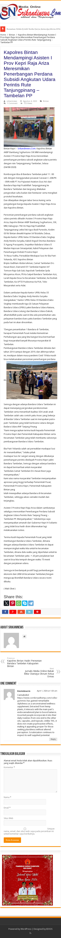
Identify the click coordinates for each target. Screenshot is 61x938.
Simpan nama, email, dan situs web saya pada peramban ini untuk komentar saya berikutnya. (29, 831)
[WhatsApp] (18, 603)
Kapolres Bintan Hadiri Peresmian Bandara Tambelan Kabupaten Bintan (24, 662)
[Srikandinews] (30, 11)
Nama (7, 797)
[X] (6, 603)
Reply (53, 739)
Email (7, 807)
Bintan (12, 34)
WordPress (26, 929)
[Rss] (30, 933)
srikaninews (12, 101)
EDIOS (49, 929)
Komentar (9, 767)
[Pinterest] (12, 603)
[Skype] (24, 603)
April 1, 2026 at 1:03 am (47, 691)
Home (3, 34)
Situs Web (8, 818)
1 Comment (12, 103)
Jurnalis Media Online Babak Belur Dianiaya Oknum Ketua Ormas (39, 672)
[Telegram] (31, 603)
